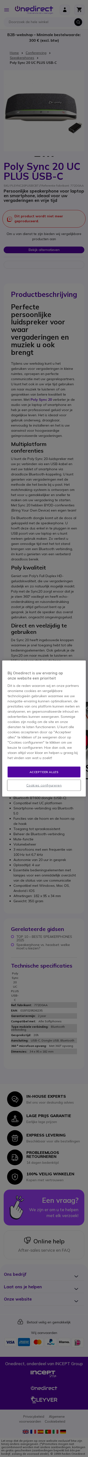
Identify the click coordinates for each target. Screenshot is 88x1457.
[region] (44, 728)
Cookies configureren (44, 785)
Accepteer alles (44, 772)
